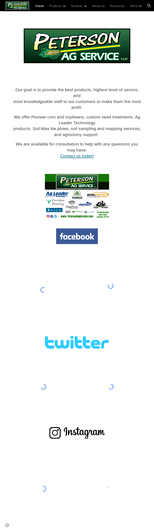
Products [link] (55, 6)
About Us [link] (98, 6)
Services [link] (77, 6)
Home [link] (39, 6)
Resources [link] (117, 6)
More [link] (134, 6)
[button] (149, 5)
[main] (77, 124)
